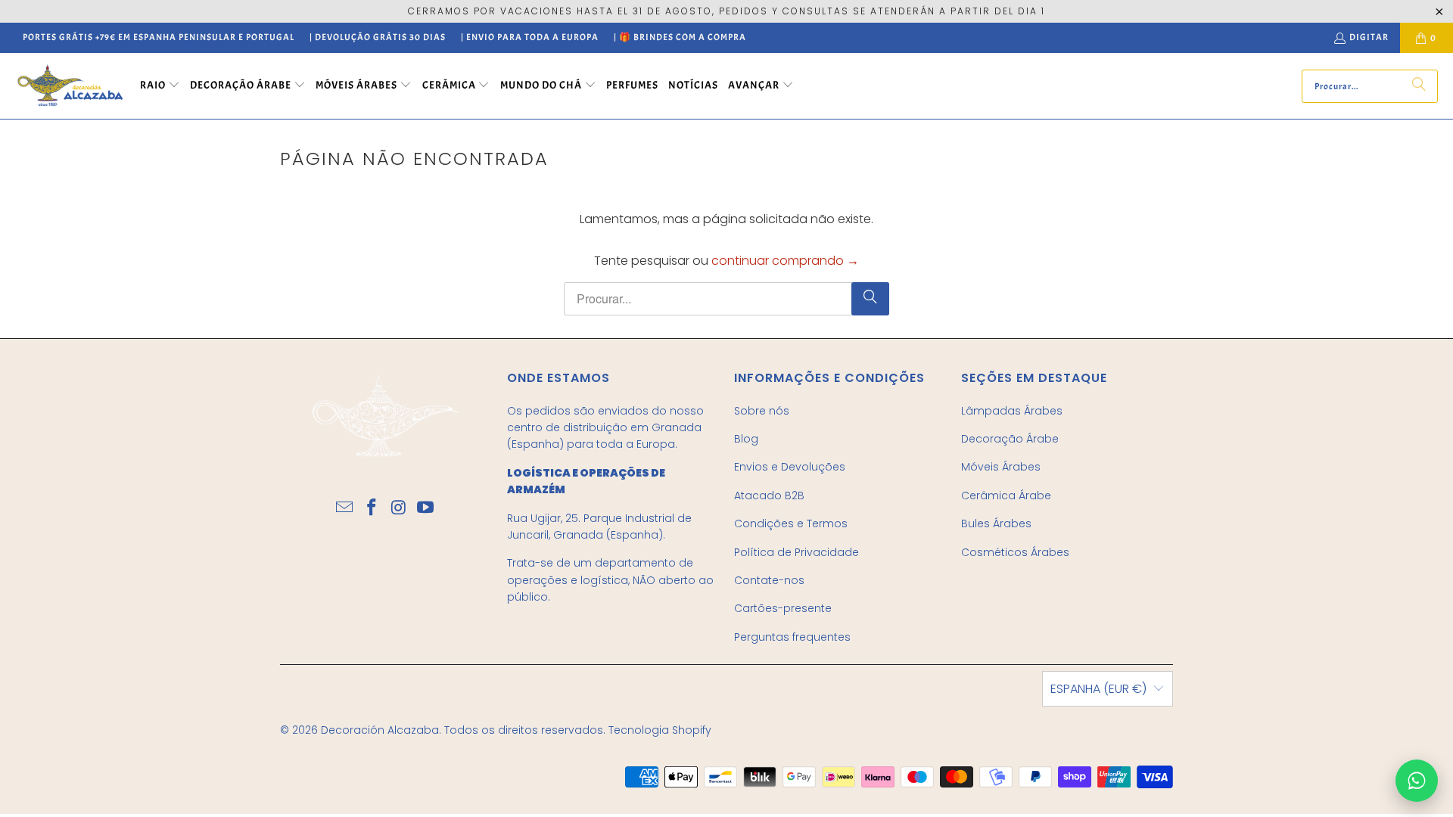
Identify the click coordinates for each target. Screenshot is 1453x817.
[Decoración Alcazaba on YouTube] (426, 508)
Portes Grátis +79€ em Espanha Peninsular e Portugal (158, 37)
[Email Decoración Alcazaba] (345, 508)
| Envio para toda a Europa (530, 37)
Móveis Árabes (1001, 466)
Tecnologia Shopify (659, 730)
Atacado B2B (769, 495)
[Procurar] (1419, 86)
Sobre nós (761, 410)
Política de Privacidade (796, 552)
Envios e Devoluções (789, 466)
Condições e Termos (791, 523)
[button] (160, 86)
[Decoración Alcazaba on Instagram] (398, 508)
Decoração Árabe (1010, 438)
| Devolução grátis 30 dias (378, 37)
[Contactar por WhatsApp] (1416, 781)
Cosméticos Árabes (1015, 552)
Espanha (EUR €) (1098, 688)
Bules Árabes (996, 523)
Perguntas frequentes (792, 637)
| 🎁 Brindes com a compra (680, 37)
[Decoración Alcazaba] (70, 86)
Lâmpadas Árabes (1012, 410)
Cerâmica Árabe (1006, 495)
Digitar (1369, 37)
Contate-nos (769, 580)
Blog (746, 438)
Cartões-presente (783, 608)
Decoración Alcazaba (380, 730)
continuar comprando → (785, 260)
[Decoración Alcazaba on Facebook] (371, 508)
